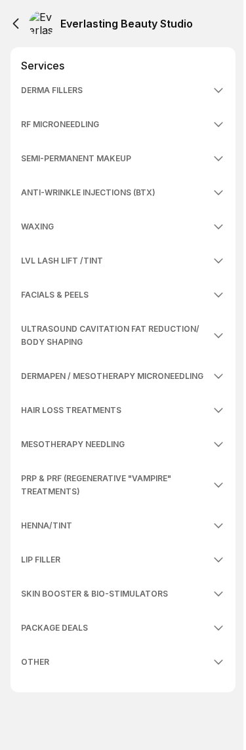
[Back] (16, 23)
